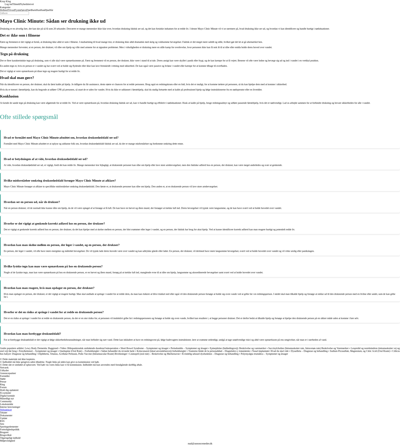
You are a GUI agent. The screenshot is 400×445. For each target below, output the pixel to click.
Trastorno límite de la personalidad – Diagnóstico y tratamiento (219, 351)
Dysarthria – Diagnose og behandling (309, 351)
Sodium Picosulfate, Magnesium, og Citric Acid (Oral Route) (360, 351)
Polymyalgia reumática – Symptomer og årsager (264, 353)
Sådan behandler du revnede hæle (118, 351)
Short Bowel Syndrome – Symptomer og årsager (144, 348)
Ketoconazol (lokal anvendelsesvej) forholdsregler (161, 351)
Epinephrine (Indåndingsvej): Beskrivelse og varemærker (238, 348)
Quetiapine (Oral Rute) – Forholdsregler (79, 351)
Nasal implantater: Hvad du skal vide (270, 351)
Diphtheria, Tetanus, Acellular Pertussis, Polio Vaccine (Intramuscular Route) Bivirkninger (82, 353)
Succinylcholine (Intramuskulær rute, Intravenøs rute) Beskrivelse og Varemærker (308, 348)
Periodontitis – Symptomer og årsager (189, 348)
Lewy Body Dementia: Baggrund (41, 348)
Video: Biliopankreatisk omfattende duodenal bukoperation (89, 348)
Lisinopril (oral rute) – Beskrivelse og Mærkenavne (154, 353)
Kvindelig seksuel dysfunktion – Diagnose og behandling (210, 353)
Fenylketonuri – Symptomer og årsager (38, 351)
